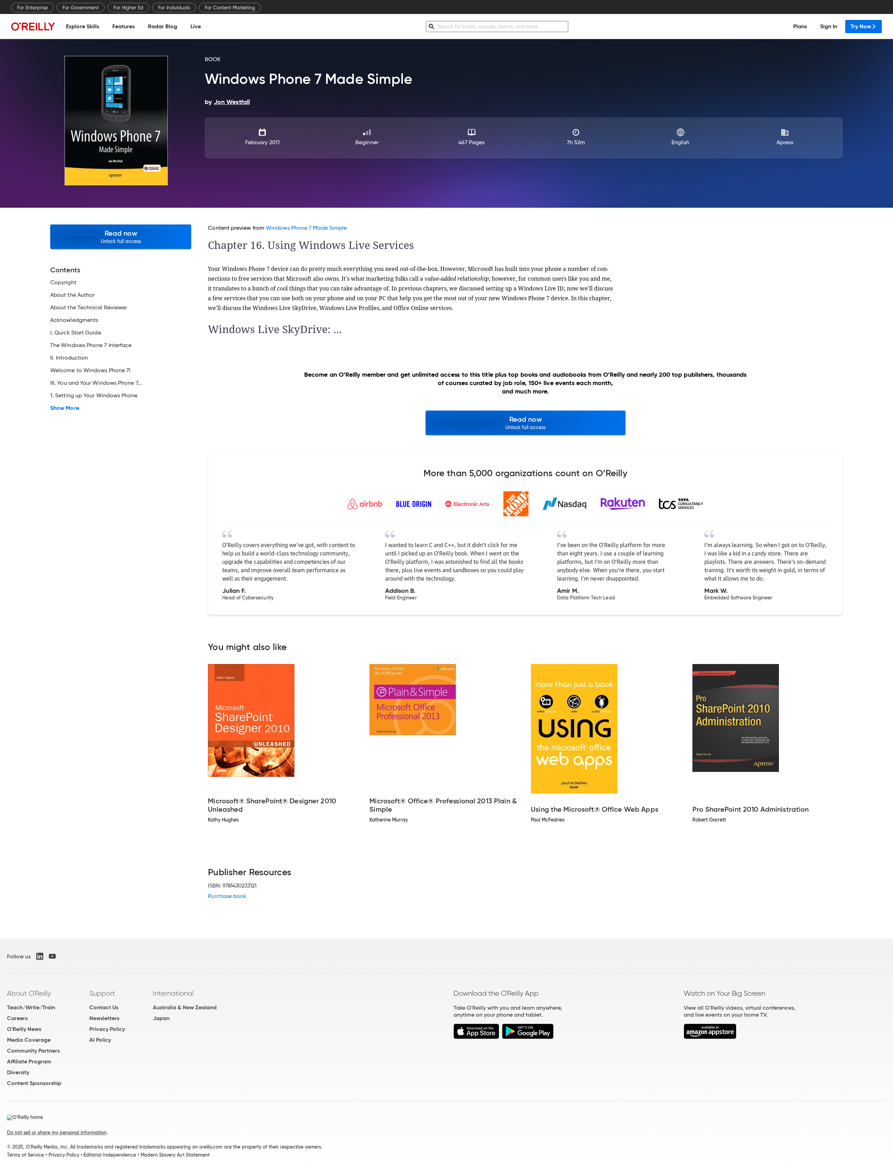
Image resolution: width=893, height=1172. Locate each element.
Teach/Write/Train (31, 1007)
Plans (800, 26)
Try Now (860, 26)
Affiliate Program (29, 1061)
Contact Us (103, 1007)
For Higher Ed (128, 8)
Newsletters (104, 1018)
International (173, 993)
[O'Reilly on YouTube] (52, 956)
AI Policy (100, 1040)
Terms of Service (25, 1155)
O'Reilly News (24, 1029)
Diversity (18, 1072)
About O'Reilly (29, 993)
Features (123, 26)
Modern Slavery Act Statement (175, 1155)
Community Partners (33, 1050)
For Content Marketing (230, 8)
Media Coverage (29, 1040)
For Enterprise (32, 8)
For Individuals (174, 8)
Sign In (828, 26)
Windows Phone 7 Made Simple (306, 227)
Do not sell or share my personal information (56, 1132)
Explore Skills (82, 26)
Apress (784, 142)
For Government (80, 8)
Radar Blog (162, 26)
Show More (64, 408)
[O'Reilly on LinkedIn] (39, 956)
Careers (17, 1018)
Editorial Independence (109, 1155)
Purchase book (227, 896)
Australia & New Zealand (185, 1007)
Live (195, 26)
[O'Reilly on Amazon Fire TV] (710, 1037)
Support (102, 993)
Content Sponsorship (34, 1083)
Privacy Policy (107, 1029)
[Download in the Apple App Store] (476, 1037)
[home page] (33, 26)
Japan (161, 1018)
